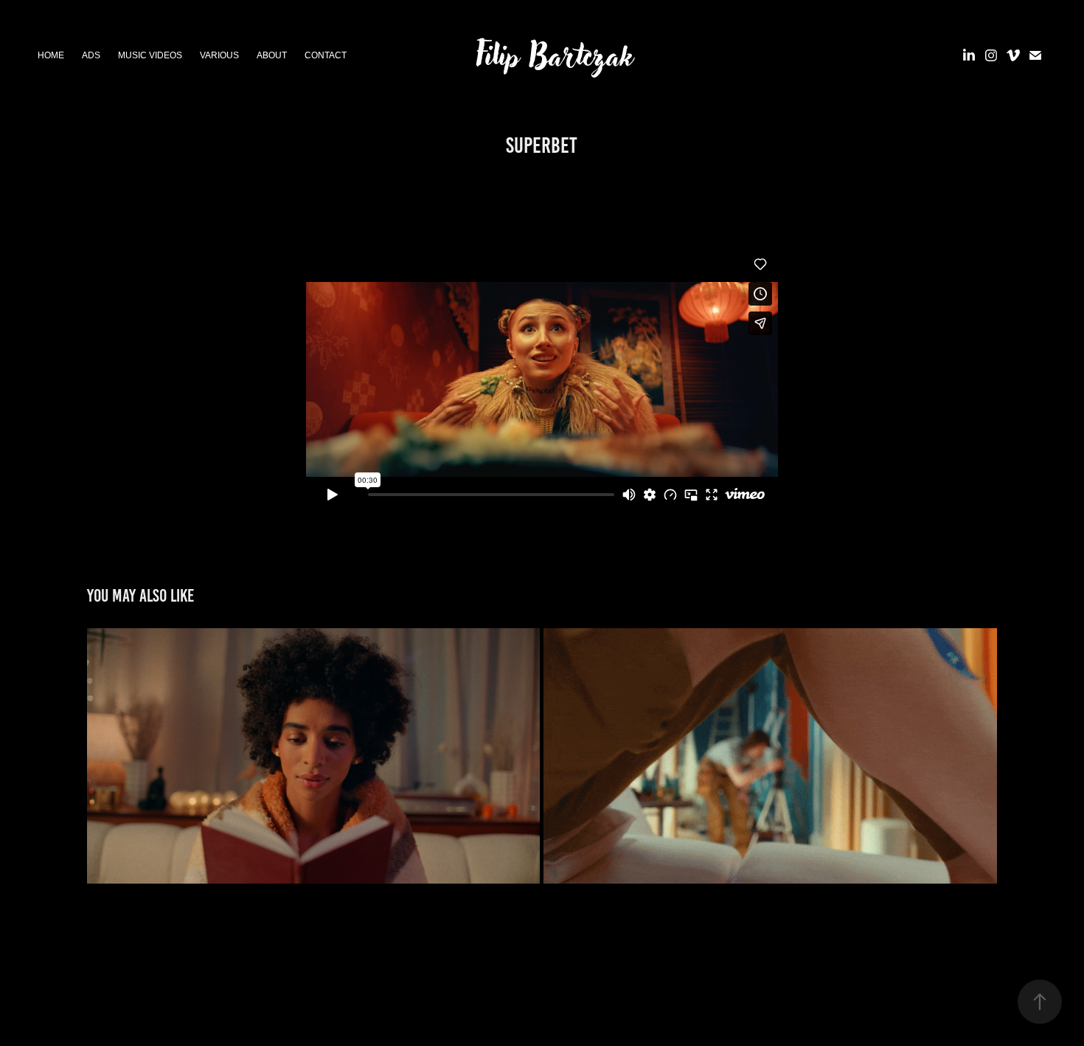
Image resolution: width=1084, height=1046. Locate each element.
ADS (91, 55)
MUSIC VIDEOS (150, 55)
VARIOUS (219, 55)
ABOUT (272, 55)
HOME (51, 55)
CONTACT (326, 55)
